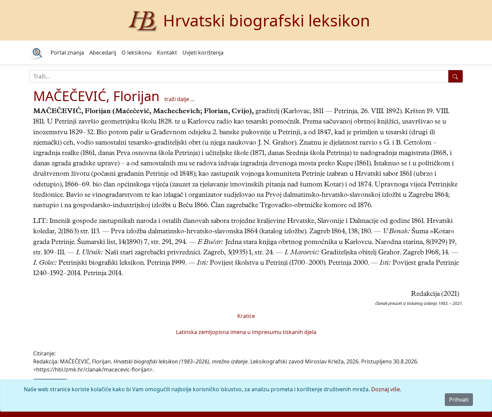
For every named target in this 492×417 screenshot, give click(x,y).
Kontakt (167, 52)
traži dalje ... (179, 99)
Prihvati (459, 399)
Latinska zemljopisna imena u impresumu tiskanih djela (246, 332)
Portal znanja (67, 52)
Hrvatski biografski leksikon (266, 20)
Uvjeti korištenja (203, 52)
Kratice (246, 316)
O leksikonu (136, 52)
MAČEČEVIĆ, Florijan (96, 96)
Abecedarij (102, 52)
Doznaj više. (386, 389)
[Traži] (455, 76)
